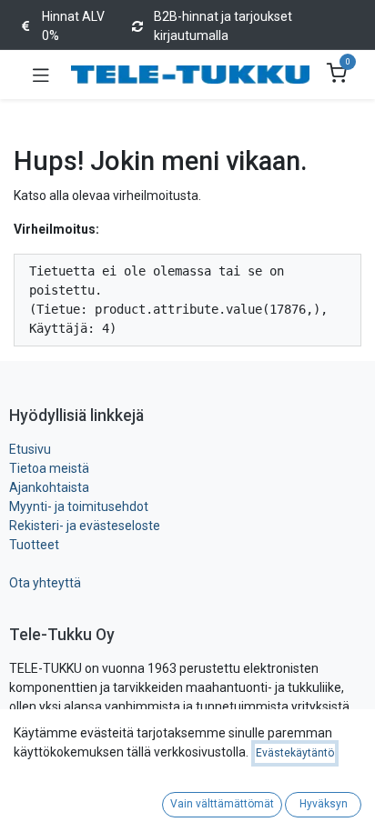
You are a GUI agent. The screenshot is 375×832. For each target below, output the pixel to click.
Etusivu (30, 449)
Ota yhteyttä (45, 583)
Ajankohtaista (49, 487)
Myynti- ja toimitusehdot (78, 506)
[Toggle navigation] (41, 74)
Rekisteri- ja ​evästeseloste (84, 525)
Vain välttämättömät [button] (222, 803)
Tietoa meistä (49, 468)
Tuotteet (34, 544)
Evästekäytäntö (295, 753)
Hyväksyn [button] (323, 803)
